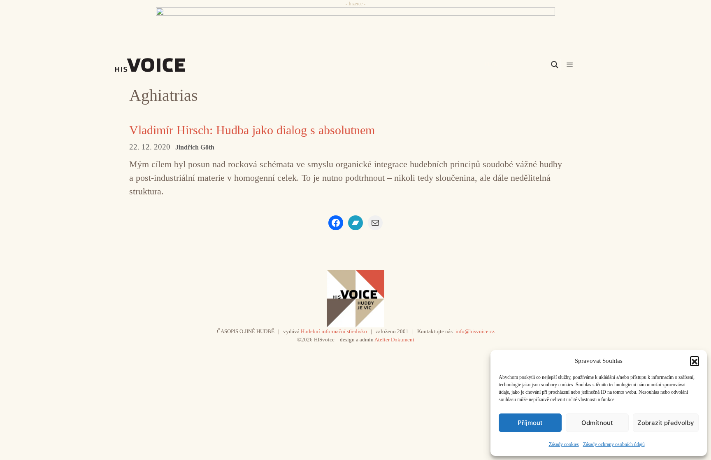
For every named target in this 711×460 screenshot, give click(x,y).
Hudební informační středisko (334, 331)
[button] (694, 361)
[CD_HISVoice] (355, 25)
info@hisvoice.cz (475, 331)
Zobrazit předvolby (665, 423)
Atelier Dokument (394, 339)
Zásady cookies (564, 444)
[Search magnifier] (554, 64)
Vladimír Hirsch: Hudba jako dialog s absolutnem (252, 130)
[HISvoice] (168, 65)
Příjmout (530, 423)
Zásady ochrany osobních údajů (614, 444)
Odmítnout (597, 423)
